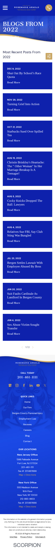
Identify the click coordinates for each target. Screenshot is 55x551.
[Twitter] (44, 385)
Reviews (27, 424)
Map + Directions (27, 474)
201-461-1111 (27, 377)
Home (27, 402)
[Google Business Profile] (10, 385)
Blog (27, 435)
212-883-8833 (27, 498)
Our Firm (27, 407)
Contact (27, 441)
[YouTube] (38, 385)
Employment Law (27, 418)
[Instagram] (16, 385)
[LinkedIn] (31, 385)
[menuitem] (13, 537)
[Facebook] (24, 385)
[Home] (26, 8)
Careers (27, 430)
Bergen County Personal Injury (27, 413)
